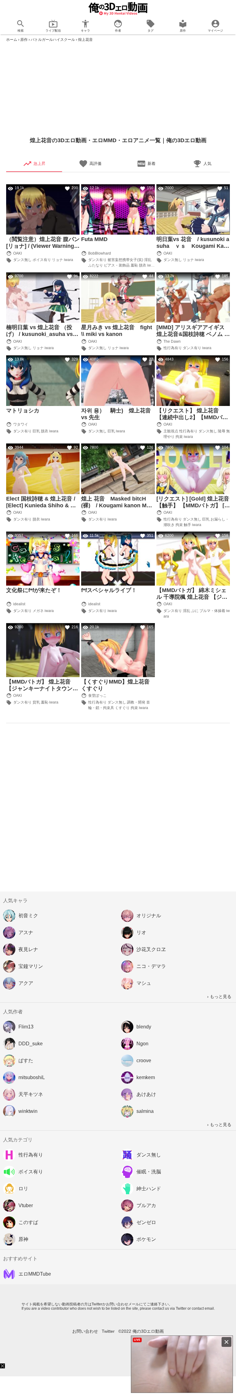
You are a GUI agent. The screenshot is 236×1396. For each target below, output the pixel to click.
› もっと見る (219, 996)
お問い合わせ (85, 1331)
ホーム (11, 39)
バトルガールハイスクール (53, 39)
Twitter (108, 1331)
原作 (24, 39)
